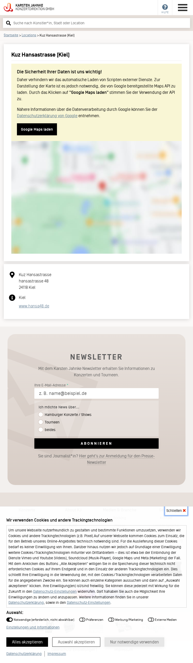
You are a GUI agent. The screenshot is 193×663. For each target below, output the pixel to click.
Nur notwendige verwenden (134, 642)
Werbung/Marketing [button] (128, 620)
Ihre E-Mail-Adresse (50, 385)
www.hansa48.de (34, 306)
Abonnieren (97, 443)
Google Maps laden (37, 129)
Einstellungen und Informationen (33, 627)
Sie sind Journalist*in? (96, 459)
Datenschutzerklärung (26, 603)
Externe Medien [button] (165, 620)
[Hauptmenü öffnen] (182, 7)
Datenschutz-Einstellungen (55, 591)
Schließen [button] (174, 511)
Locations (29, 35)
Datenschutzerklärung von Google (47, 115)
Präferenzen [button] (94, 620)
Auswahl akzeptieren (76, 642)
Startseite (11, 35)
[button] (7, 23)
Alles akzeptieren (27, 642)
